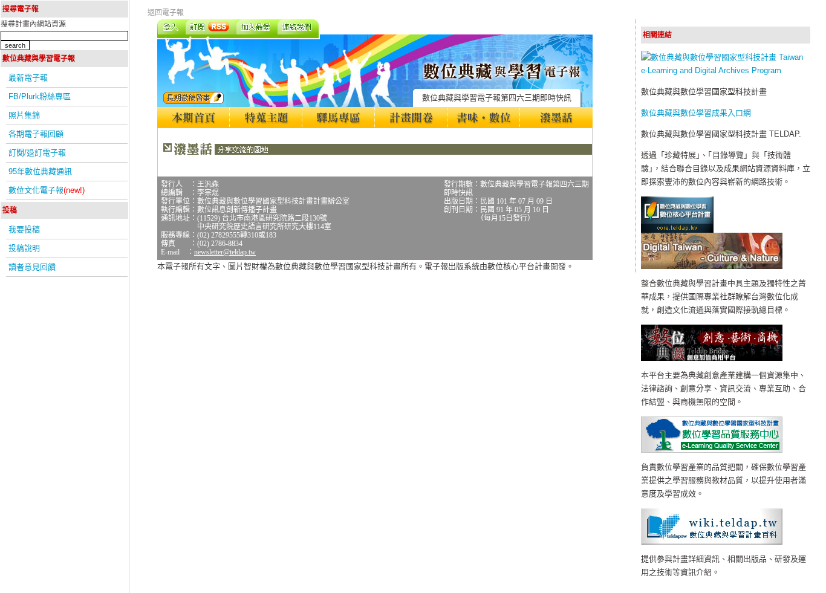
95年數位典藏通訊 (40, 171)
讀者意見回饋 (32, 266)
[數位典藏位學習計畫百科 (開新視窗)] (711, 541)
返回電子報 (166, 12)
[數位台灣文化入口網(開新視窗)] (711, 266)
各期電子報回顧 (35, 133)
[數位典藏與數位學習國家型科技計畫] (725, 70)
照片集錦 (24, 115)
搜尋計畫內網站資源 (33, 24)
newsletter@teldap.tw (225, 252)
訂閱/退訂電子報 (37, 152)
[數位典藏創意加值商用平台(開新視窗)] (711, 358)
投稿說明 (24, 248)
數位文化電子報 (46, 190)
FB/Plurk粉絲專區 (39, 96)
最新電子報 (28, 77)
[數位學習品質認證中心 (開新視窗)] (711, 450)
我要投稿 (24, 229)
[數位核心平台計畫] (677, 230)
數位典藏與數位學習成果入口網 (696, 112)
